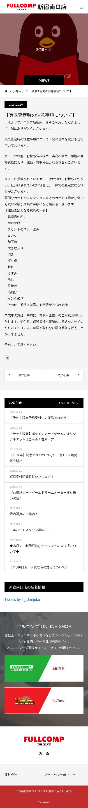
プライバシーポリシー (60, 775)
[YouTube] (44, 688)
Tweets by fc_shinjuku (22, 600)
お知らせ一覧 (67, 402)
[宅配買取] (44, 656)
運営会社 (11, 775)
